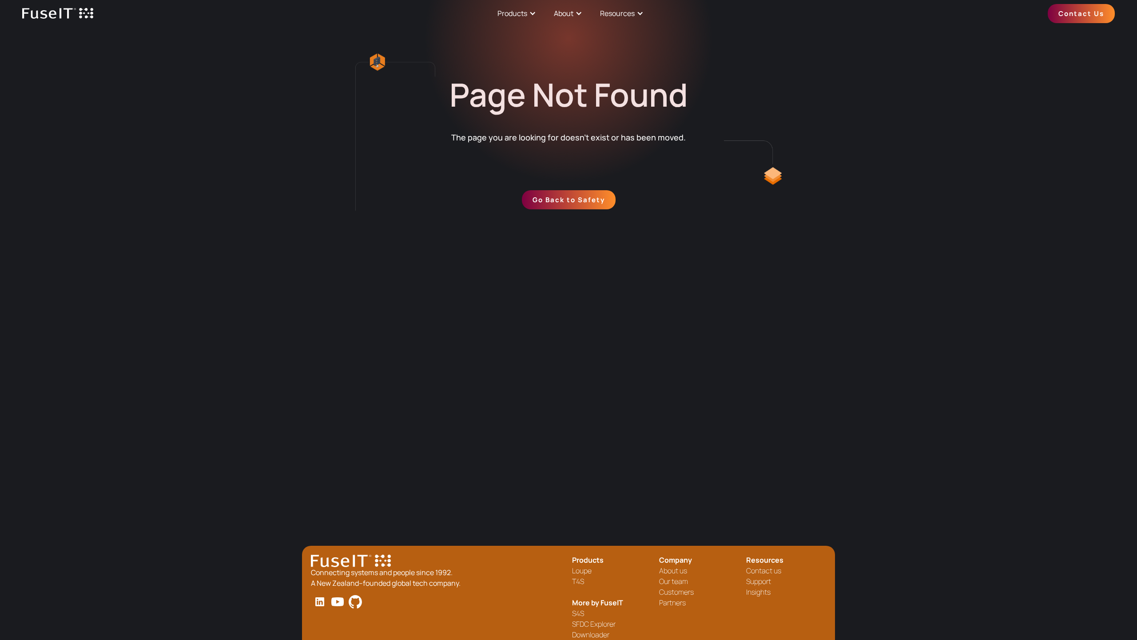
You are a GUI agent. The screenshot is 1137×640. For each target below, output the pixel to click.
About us (673, 571)
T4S (578, 581)
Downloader (590, 635)
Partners (672, 603)
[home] (57, 13)
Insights (758, 592)
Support (758, 581)
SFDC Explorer (594, 624)
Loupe (582, 571)
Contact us (763, 571)
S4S (578, 613)
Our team (673, 581)
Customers (676, 592)
